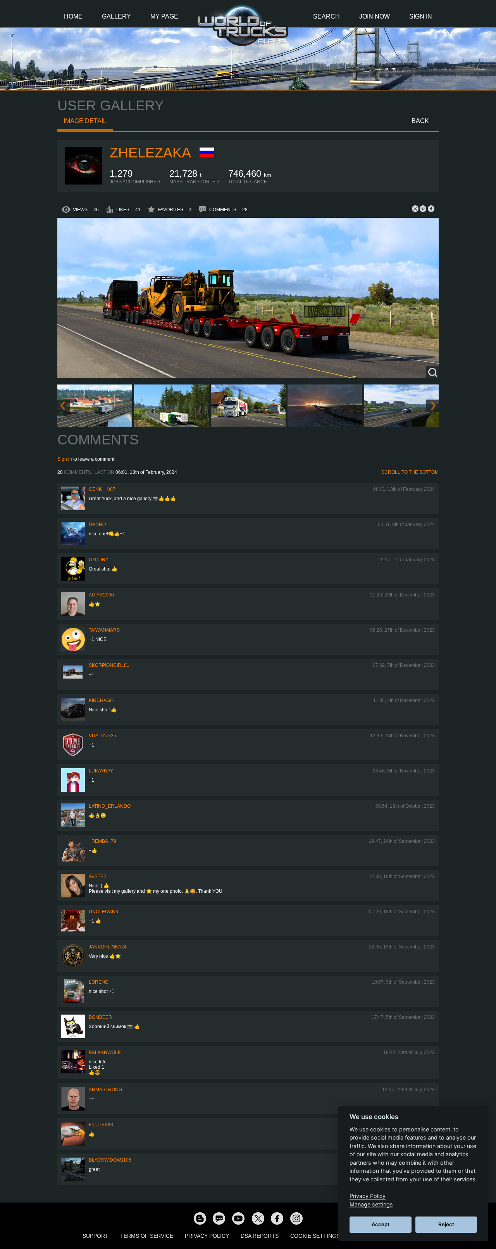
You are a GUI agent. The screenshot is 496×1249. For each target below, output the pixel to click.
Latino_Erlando (110, 806)
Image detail (85, 121)
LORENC (98, 982)
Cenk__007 (102, 489)
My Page (164, 16)
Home (73, 16)
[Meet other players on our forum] (219, 1218)
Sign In (420, 16)
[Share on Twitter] (415, 208)
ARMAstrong (105, 1089)
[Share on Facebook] (431, 208)
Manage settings (371, 1204)
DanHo (97, 524)
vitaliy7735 (102, 735)
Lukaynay (101, 771)
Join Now (374, 16)
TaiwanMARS (104, 630)
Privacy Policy (207, 1236)
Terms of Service (146, 1236)
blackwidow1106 (110, 1160)
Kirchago (101, 700)
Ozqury (98, 559)
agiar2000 (101, 595)
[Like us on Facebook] (277, 1218)
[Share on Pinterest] (423, 208)
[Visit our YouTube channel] (238, 1218)
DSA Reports (260, 1236)
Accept (380, 1224)
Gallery (116, 16)
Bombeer (100, 1017)
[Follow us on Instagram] (296, 1218)
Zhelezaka (150, 153)
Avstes (98, 876)
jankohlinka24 (108, 947)
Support (95, 1236)
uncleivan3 (103, 911)
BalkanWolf (105, 1052)
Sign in (64, 459)
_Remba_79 (102, 841)
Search (326, 16)
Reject (446, 1224)
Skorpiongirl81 (109, 665)
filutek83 (101, 1125)
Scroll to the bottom (410, 472)
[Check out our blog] (199, 1218)
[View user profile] (83, 183)
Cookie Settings (315, 1236)
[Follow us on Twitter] (257, 1218)
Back (420, 121)
